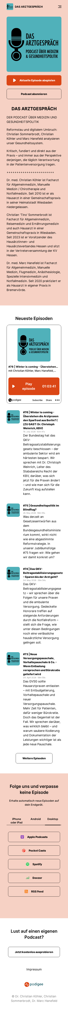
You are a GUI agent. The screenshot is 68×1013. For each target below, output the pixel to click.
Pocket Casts (37, 850)
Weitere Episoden (34, 758)
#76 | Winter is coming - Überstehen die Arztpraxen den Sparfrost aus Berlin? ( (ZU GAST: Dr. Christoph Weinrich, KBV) (40, 420)
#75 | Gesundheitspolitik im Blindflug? (41, 507)
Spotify (37, 864)
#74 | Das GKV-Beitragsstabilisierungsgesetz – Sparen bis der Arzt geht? (42, 573)
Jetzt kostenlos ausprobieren (34, 952)
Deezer (37, 877)
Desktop (52, 819)
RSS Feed (37, 891)
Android (36, 819)
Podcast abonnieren (34, 94)
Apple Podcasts (37, 837)
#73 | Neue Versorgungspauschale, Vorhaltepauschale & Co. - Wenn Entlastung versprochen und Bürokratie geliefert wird (41, 664)
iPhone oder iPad (16, 820)
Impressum (34, 969)
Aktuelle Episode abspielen (37, 80)
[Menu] (59, 6)
